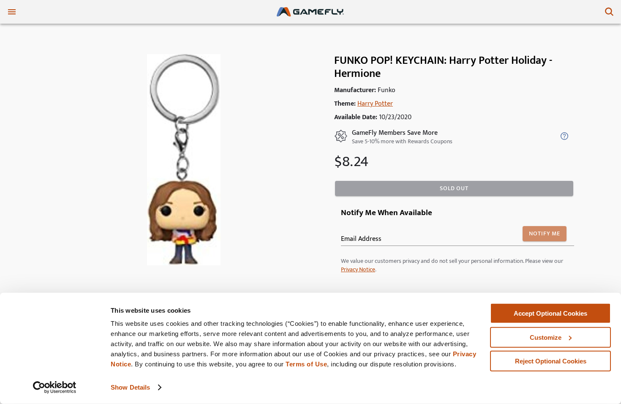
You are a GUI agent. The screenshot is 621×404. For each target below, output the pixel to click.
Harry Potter (375, 103)
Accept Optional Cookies (550, 313)
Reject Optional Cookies (550, 361)
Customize (545, 337)
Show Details (130, 387)
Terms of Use (306, 364)
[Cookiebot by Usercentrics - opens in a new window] (55, 387)
